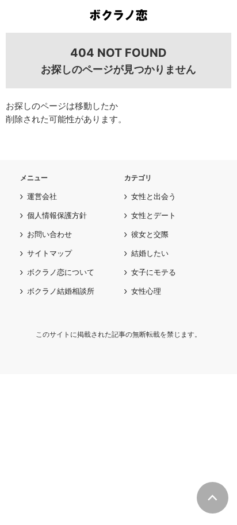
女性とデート (153, 215)
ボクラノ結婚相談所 (60, 290)
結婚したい (150, 253)
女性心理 (146, 290)
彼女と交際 (150, 234)
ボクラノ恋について (60, 272)
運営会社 (42, 196)
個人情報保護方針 (57, 215)
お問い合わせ (49, 234)
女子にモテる (153, 272)
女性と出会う (153, 196)
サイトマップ (49, 253)
